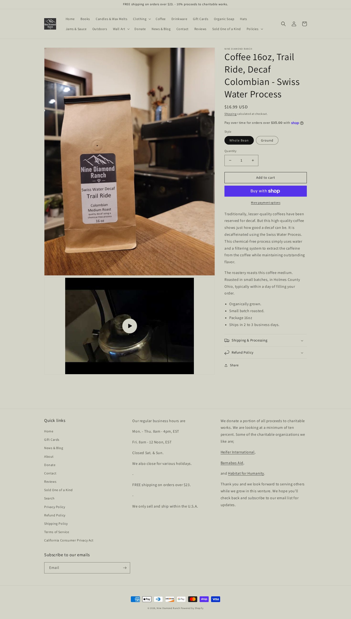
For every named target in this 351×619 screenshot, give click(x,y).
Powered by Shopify (192, 608)
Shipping (230, 113)
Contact (50, 473)
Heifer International (238, 452)
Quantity (230, 151)
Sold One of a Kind (58, 490)
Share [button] (234, 365)
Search (49, 498)
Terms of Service (56, 532)
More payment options (265, 202)
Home (48, 431)
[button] (141, 19)
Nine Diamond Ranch (168, 608)
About (49, 456)
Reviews (50, 481)
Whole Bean (239, 140)
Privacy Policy (54, 507)
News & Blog (53, 448)
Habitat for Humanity (246, 473)
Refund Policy (54, 515)
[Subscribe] (124, 567)
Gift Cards (51, 439)
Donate (50, 465)
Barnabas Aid (232, 462)
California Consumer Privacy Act (69, 540)
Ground (267, 140)
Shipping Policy (56, 523)
